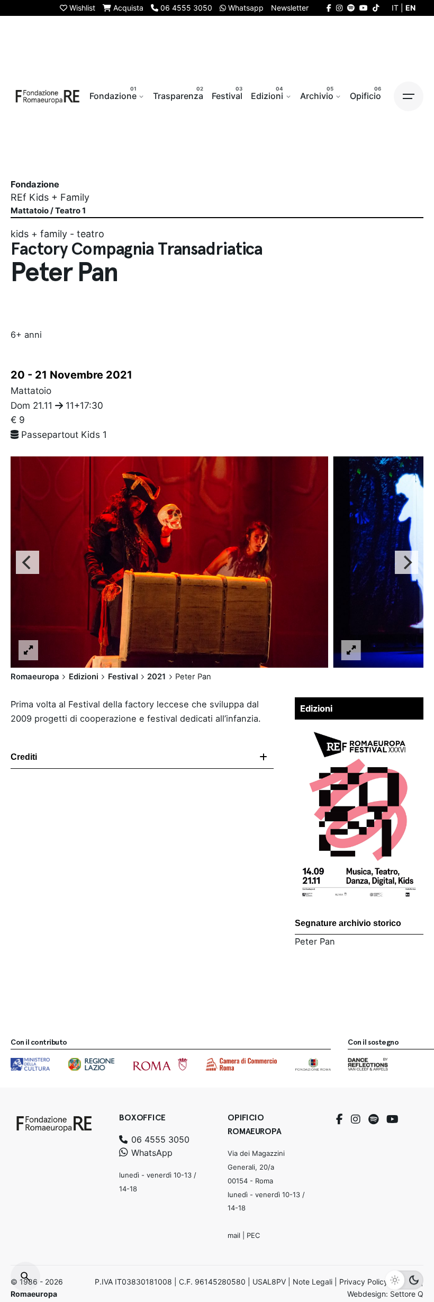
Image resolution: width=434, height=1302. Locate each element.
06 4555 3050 (159, 1139)
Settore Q (406, 1293)
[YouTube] (392, 1119)
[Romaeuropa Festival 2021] (359, 731)
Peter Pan (315, 941)
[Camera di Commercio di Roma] (241, 1064)
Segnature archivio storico (348, 923)
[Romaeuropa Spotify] (351, 7)
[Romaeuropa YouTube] (363, 7)
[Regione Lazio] (91, 1064)
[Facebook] (339, 1119)
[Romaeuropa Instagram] (339, 7)
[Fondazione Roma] (313, 1064)
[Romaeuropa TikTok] (376, 7)
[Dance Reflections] (367, 1064)
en (410, 7)
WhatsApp (151, 1152)
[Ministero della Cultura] (30, 1064)
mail (234, 1235)
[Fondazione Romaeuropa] (48, 96)
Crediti (24, 756)
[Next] (406, 561)
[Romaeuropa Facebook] (329, 7)
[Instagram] (355, 1119)
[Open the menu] (408, 96)
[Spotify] (373, 1119)
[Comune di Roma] (160, 1064)
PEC (253, 1235)
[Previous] (27, 561)
